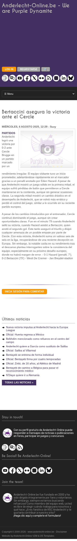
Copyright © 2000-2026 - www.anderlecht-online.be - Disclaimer (34, 531)
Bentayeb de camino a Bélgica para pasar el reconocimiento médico (32, 369)
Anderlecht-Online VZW (25, 536)
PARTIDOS (8, 133)
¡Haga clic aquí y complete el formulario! (37, 515)
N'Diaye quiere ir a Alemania (22, 375)
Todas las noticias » (19, 382)
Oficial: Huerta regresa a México (25, 334)
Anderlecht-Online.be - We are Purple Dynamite (36, 8)
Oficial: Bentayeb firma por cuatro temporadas (33, 359)
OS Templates (47, 536)
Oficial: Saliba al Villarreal (21, 350)
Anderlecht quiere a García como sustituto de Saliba (37, 346)
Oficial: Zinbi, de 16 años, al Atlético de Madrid (33, 363)
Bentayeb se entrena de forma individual (30, 354)
